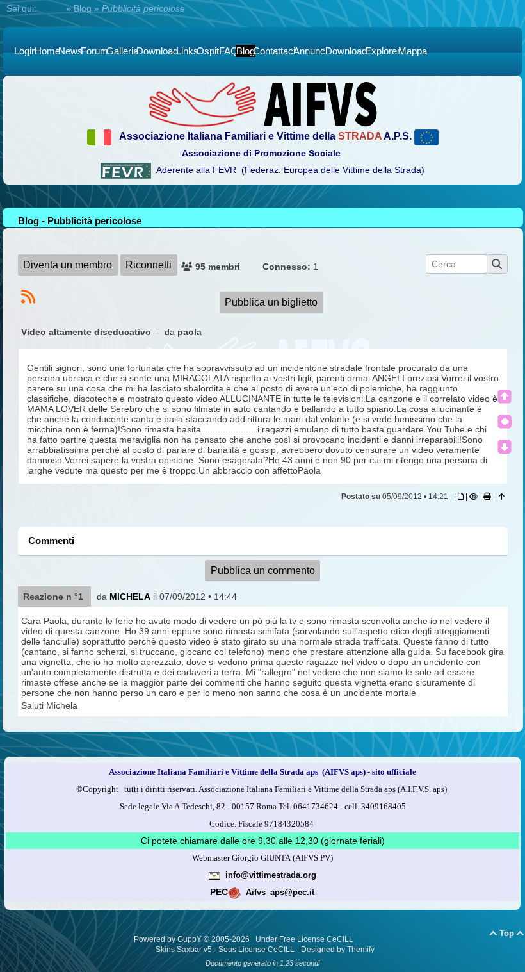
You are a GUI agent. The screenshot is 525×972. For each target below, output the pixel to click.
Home (51, 8)
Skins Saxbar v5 (184, 949)
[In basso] (504, 446)
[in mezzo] (504, 421)
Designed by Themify (338, 949)
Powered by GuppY (169, 939)
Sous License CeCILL (256, 949)
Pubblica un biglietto (271, 302)
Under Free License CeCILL (305, 939)
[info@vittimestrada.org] (214, 874)
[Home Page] (262, 104)
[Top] (504, 396)
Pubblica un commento (263, 570)
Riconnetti (148, 264)
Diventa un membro (67, 264)
